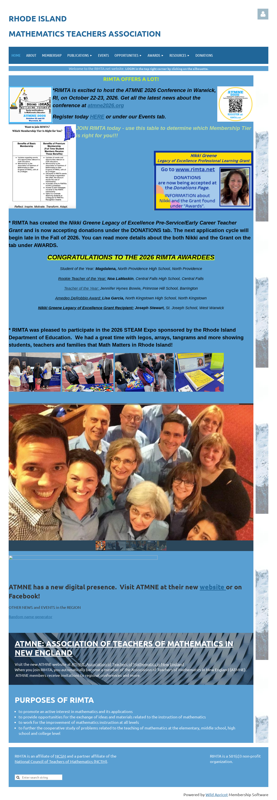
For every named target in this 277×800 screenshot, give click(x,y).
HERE (97, 117)
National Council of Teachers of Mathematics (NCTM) (61, 761)
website (213, 587)
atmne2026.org (106, 105)
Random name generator (30, 616)
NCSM (60, 756)
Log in (263, 14)
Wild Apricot (217, 794)
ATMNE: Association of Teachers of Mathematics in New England (124, 648)
